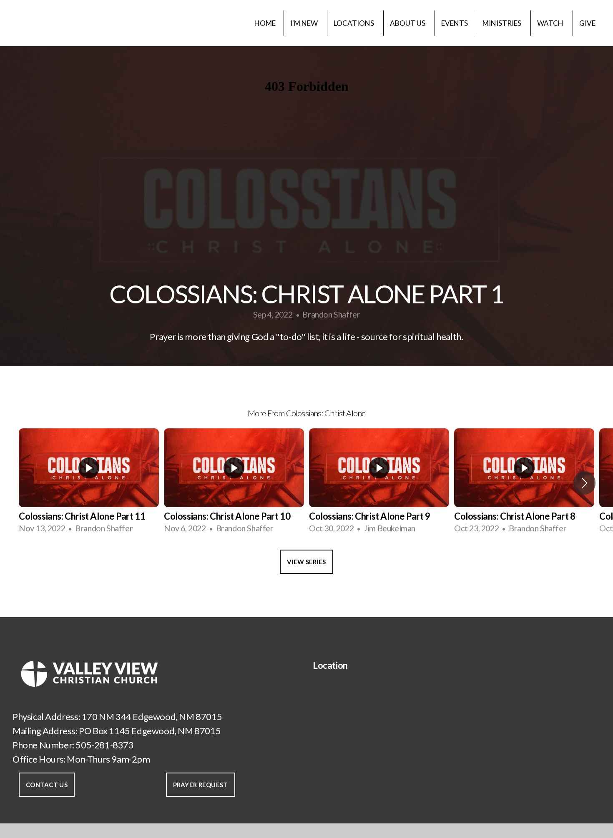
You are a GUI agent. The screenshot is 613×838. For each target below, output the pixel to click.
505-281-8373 (104, 744)
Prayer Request (200, 784)
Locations (354, 23)
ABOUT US (408, 23)
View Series (306, 561)
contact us (47, 784)
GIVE (587, 23)
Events (454, 23)
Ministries (502, 23)
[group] (89, 482)
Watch (551, 23)
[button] (584, 483)
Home (265, 23)
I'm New (304, 23)
